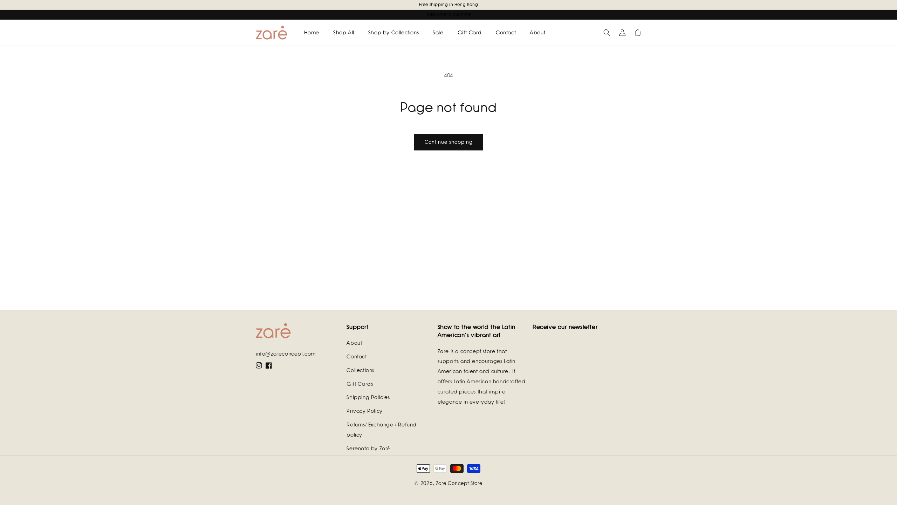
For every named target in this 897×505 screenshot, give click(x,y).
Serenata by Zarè (368, 448)
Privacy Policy (364, 411)
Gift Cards (360, 384)
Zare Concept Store (459, 483)
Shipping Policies (368, 397)
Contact (357, 356)
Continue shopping (449, 142)
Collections (360, 370)
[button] (607, 32)
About (354, 343)
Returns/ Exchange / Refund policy (382, 430)
